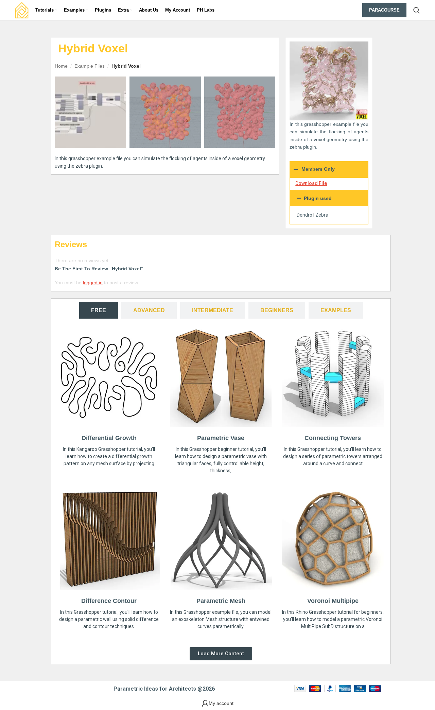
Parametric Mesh (220, 600)
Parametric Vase (220, 438)
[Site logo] (22, 10)
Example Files (89, 66)
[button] (329, 198)
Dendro (304, 215)
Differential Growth (109, 438)
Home (61, 66)
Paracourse (384, 10)
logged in (93, 282)
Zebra (321, 215)
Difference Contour (109, 600)
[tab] (98, 310)
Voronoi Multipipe (333, 600)
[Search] (416, 10)
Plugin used (318, 198)
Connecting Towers (332, 438)
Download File (311, 183)
